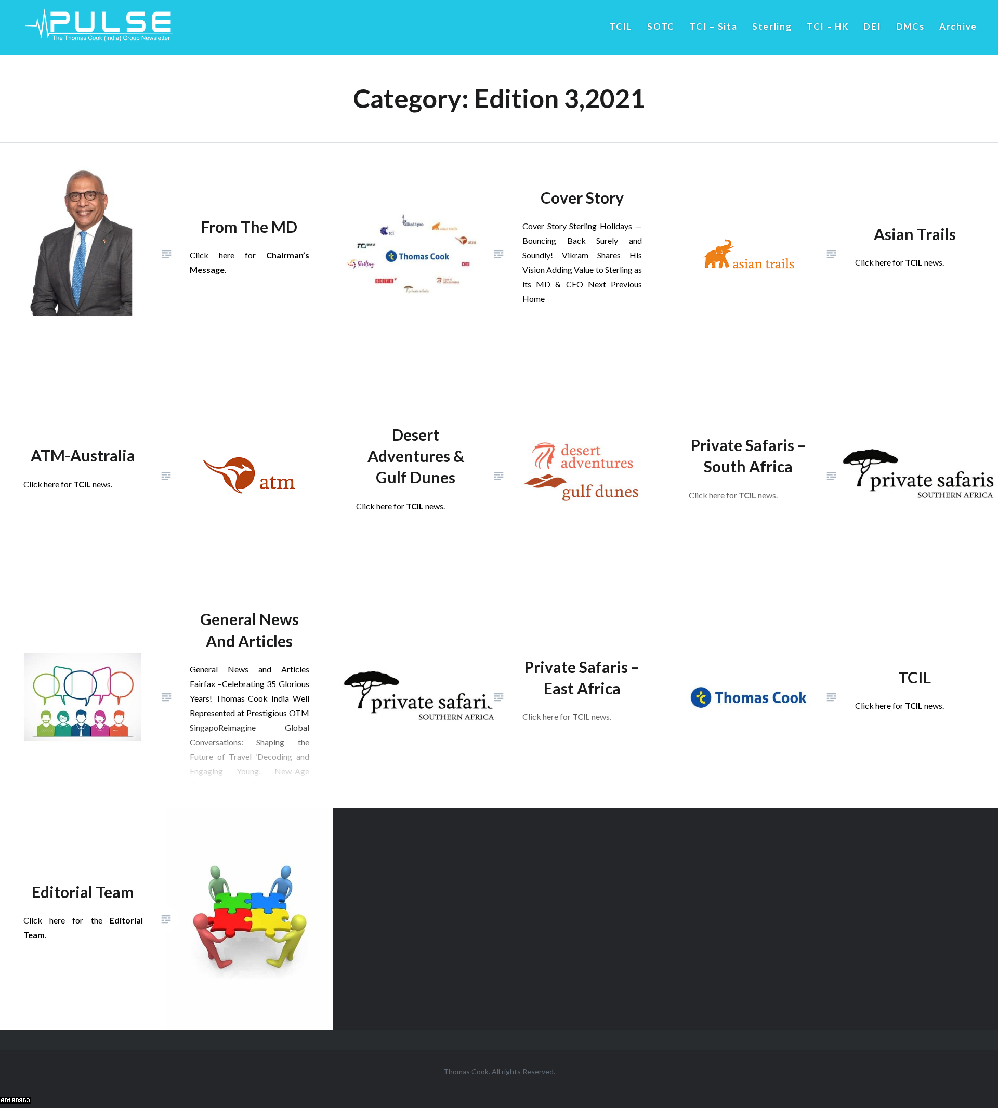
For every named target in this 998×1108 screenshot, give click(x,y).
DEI (872, 26)
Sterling (772, 26)
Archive (958, 26)
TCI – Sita (713, 26)
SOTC (661, 26)
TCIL (621, 26)
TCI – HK (828, 26)
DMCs (910, 26)
